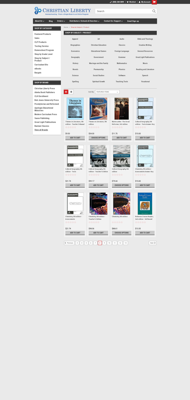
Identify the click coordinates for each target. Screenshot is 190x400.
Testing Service (42, 46)
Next (152, 243)
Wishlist (132, 2)
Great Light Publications (45, 122)
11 (115, 243)
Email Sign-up (133, 21)
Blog (51, 21)
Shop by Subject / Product (42, 59)
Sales (37, 38)
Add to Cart (75, 138)
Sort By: (91, 92)
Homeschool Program (44, 50)
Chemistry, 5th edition (119, 216)
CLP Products (41, 42)
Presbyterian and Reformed (47, 104)
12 (120, 243)
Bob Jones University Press (47, 100)
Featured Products (43, 34)
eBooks (38, 68)
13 (126, 243)
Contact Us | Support (112, 21)
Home (66, 27)
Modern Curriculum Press (46, 114)
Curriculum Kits (41, 64)
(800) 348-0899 (118, 2)
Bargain (38, 72)
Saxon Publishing (42, 118)
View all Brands (41, 130)
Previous (70, 243)
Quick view (75, 118)
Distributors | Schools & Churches (84, 21)
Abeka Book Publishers (45, 92)
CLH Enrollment (41, 96)
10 (109, 243)
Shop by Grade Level (43, 54)
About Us (39, 21)
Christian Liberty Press (45, 88)
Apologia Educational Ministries (44, 109)
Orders (60, 21)
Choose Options (98, 138)
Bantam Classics (42, 126)
